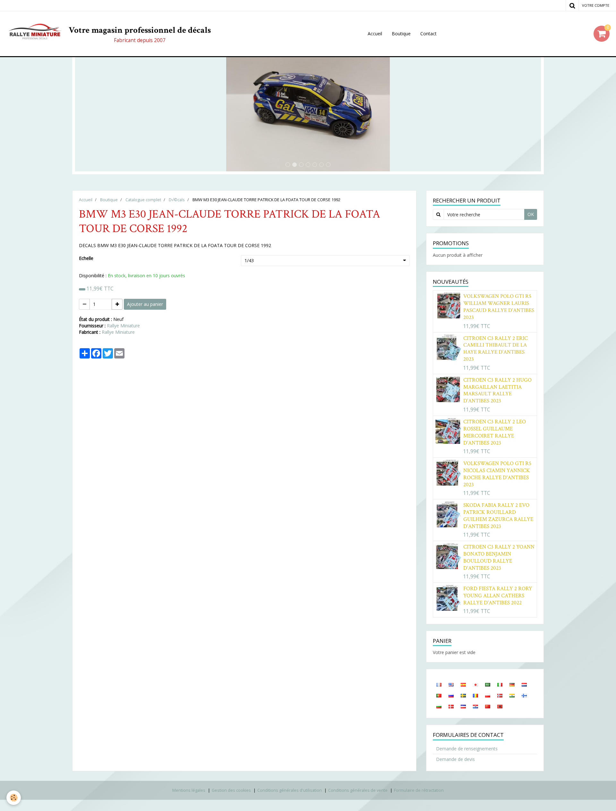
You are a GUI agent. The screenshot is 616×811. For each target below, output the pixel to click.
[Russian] (451, 695)
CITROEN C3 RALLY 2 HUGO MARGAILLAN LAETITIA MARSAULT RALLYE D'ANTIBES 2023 (497, 390)
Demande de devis (455, 759)
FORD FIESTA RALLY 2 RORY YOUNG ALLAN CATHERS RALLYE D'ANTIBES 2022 (497, 595)
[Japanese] (475, 684)
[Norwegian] (500, 695)
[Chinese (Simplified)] (488, 706)
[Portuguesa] (439, 695)
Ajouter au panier (145, 304)
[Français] (439, 684)
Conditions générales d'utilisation (289, 790)
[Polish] (488, 695)
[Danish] (451, 706)
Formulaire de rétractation (419, 790)
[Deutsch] (512, 684)
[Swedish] (463, 695)
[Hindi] (512, 695)
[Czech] (463, 706)
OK (530, 214)
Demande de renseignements (467, 749)
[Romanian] (475, 695)
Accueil (375, 33)
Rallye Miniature (123, 326)
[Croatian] (475, 706)
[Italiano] (500, 684)
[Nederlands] (524, 684)
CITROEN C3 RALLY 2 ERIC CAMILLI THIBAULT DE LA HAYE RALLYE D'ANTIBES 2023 (495, 348)
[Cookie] (13, 797)
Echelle (86, 258)
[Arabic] (488, 684)
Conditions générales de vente (358, 790)
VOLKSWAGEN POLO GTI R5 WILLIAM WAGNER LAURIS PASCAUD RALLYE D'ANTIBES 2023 (498, 307)
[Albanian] (500, 706)
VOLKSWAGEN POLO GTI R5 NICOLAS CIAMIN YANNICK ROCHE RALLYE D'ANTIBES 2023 (497, 474)
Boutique (401, 33)
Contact (428, 33)
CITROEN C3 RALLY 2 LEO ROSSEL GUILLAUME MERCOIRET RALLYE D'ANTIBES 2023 (494, 432)
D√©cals (177, 200)
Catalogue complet (143, 200)
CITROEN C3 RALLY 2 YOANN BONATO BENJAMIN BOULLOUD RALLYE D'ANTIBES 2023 (499, 557)
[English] (451, 684)
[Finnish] (524, 695)
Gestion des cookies (231, 790)
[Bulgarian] (439, 706)
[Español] (463, 684)
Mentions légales (188, 790)
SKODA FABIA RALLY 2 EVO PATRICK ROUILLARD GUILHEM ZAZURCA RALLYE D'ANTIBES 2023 (498, 516)
